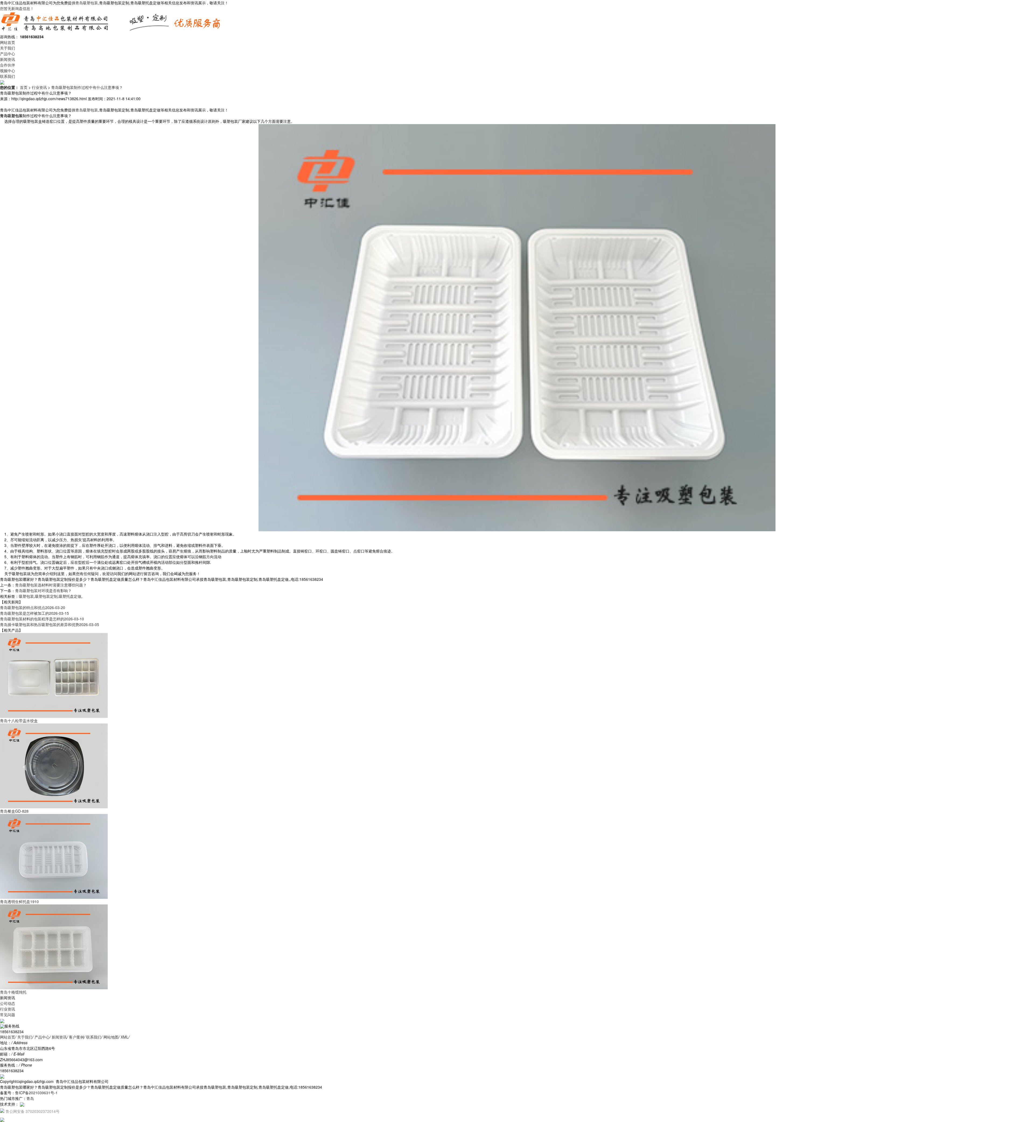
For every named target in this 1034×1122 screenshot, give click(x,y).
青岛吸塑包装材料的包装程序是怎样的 (42, 618)
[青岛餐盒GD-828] (54, 765)
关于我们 (7, 48)
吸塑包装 (26, 596)
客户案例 (76, 1037)
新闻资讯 (7, 59)
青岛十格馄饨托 (13, 992)
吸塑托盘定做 (70, 596)
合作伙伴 (7, 65)
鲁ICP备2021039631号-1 (36, 1092)
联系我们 (7, 76)
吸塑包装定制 (46, 596)
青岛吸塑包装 (86, 2)
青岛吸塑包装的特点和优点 (32, 607)
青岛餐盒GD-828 (14, 811)
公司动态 (7, 1003)
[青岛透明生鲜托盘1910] (54, 856)
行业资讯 (39, 87)
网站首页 (7, 42)
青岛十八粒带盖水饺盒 (19, 720)
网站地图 (110, 1037)
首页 (23, 87)
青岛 (30, 1098)
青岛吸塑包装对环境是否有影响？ (43, 590)
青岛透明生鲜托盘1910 (19, 901)
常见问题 (7, 1014)
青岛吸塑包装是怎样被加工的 (34, 613)
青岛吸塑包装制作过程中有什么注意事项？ (87, 87)
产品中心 (7, 53)
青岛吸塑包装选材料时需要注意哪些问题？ (51, 585)
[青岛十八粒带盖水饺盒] (54, 675)
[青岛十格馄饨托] (54, 946)
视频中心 (7, 70)
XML (124, 1037)
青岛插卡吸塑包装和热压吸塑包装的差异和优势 (49, 624)
